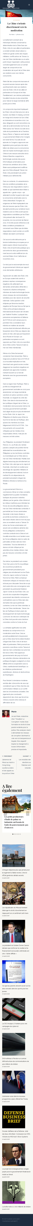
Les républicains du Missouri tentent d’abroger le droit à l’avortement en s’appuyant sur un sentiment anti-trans (15, 910)
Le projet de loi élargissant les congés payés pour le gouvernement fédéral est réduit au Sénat (16, 1171)
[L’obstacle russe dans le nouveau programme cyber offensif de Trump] (16, 1082)
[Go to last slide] (5, 813)
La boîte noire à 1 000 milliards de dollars (16, 1207)
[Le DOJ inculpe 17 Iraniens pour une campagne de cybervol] (16, 1009)
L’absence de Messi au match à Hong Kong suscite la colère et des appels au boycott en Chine (8, 764)
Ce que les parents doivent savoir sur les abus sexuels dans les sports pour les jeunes (16, 988)
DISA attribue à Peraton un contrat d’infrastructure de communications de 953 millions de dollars (15, 1061)
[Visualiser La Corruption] (11, 5)
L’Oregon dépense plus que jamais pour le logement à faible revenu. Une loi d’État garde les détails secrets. (16, 872)
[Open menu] (29, 4)
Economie (16, 20)
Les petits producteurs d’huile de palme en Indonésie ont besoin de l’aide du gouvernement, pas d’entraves (16, 822)
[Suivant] (27, 813)
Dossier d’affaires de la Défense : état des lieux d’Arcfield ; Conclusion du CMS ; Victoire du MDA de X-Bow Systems (16, 1134)
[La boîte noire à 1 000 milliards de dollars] (16, 1192)
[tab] (12, 834)
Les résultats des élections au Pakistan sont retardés (25, 762)
